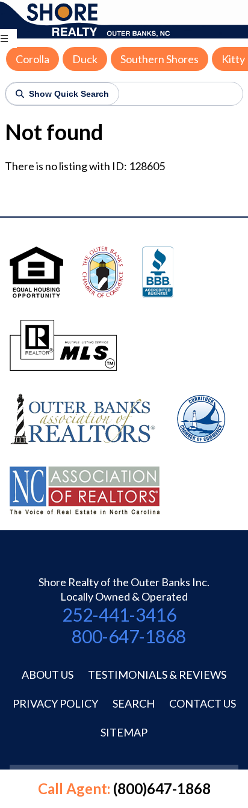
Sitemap (124, 732)
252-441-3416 (119, 614)
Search (134, 703)
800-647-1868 (129, 636)
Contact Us (202, 703)
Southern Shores (159, 59)
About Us (47, 674)
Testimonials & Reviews (157, 674)
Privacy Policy (55, 703)
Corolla (32, 59)
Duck (85, 59)
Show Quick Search (69, 94)
